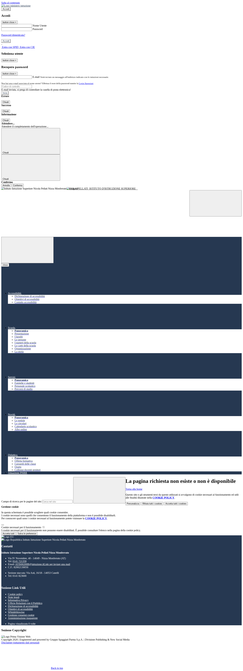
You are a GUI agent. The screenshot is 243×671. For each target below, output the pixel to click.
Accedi (6, 9)
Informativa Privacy (18, 600)
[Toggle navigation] (27, 250)
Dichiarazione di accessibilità (23, 606)
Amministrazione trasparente (23, 618)
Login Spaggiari (86, 83)
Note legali (13, 597)
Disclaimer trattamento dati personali (20, 642)
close (5, 265)
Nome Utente (40, 25)
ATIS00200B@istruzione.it (42, 564)
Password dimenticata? (13, 35)
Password (38, 29)
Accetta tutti (175, 503)
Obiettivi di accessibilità (20, 609)
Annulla (6, 185)
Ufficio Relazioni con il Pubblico (25, 603)
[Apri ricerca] (215, 203)
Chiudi (6, 102)
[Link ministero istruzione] (16, 5)
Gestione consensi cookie (21, 615)
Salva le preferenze (27, 533)
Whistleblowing (16, 612)
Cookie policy (15, 594)
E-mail (36, 77)
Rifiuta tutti (152, 503)
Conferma (17, 185)
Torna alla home (133, 489)
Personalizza (133, 503)
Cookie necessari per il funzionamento (21, 527)
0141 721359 (19, 561)
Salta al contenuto (10, 2)
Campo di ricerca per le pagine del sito (21, 501)
